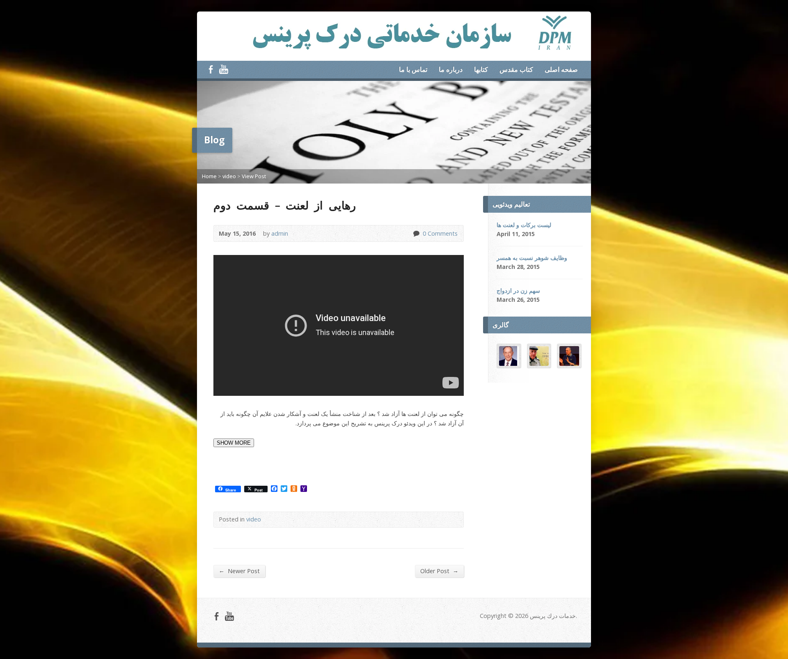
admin (279, 233)
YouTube (223, 69)
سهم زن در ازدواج (518, 290)
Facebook (210, 69)
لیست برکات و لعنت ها (524, 225)
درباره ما (451, 69)
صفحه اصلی (561, 69)
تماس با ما (413, 69)
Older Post (439, 571)
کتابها (481, 69)
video (229, 176)
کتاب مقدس (516, 69)
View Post (254, 176)
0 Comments (416, 233)
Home (209, 176)
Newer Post (239, 571)
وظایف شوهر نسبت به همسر (532, 258)
